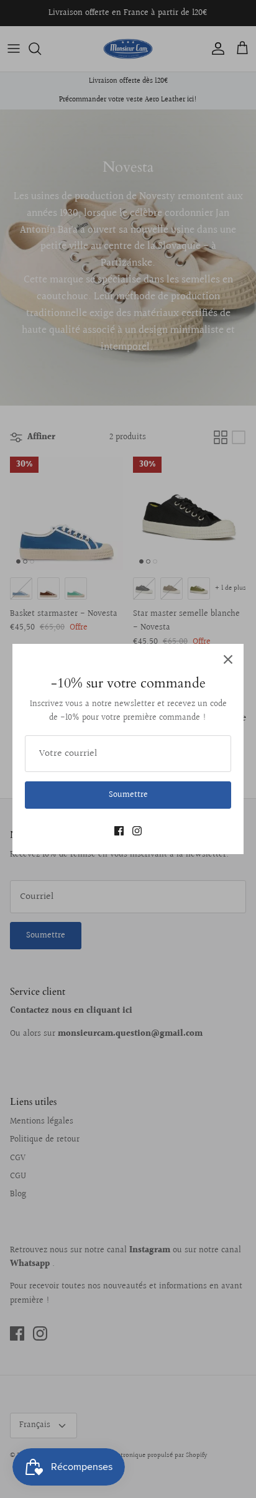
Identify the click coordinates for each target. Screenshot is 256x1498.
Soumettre (128, 795)
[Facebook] (119, 830)
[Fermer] (228, 659)
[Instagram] (137, 830)
